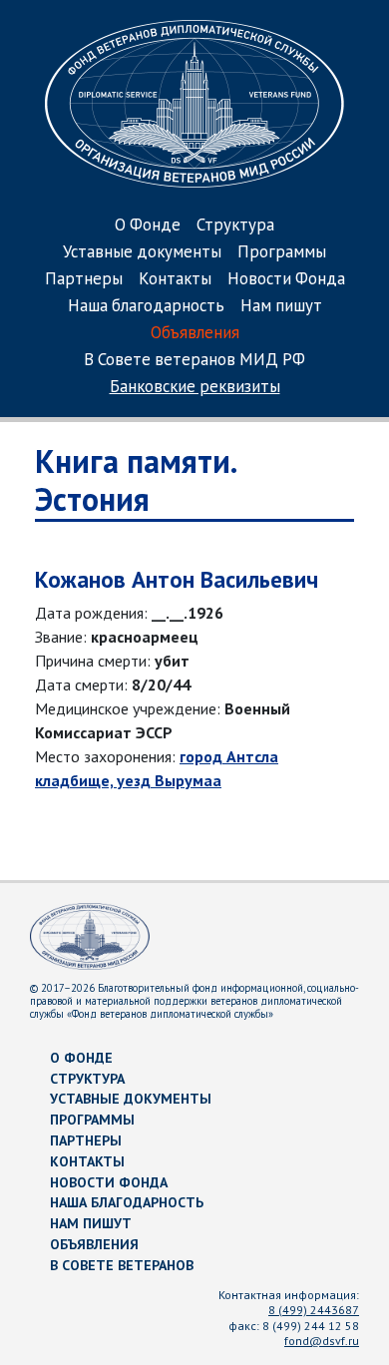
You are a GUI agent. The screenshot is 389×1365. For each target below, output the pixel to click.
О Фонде (148, 226)
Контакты (175, 279)
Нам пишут (281, 306)
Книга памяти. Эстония (135, 480)
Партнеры (84, 279)
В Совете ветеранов (122, 1265)
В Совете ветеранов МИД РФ (194, 360)
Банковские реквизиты (195, 387)
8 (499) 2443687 (313, 1309)
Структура (235, 226)
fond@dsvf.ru (321, 1340)
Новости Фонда (286, 279)
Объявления (195, 333)
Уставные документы (142, 252)
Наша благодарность (146, 306)
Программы (281, 252)
